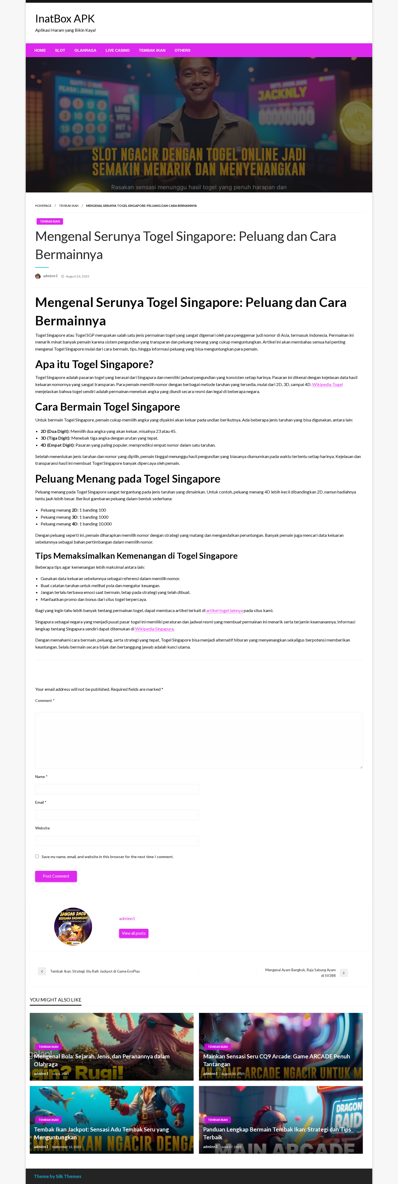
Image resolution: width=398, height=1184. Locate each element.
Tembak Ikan (152, 50)
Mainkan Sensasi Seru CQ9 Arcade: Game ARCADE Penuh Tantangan (276, 1060)
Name (41, 776)
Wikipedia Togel (327, 384)
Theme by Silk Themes (57, 1176)
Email (41, 802)
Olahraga (85, 50)
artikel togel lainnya (224, 610)
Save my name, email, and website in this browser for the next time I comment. (108, 856)
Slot (60, 50)
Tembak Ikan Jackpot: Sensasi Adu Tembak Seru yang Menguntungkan (101, 1133)
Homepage (43, 205)
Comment (45, 700)
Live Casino (118, 50)
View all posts (134, 933)
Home (40, 50)
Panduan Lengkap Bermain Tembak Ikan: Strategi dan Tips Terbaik (277, 1133)
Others (182, 50)
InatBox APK (65, 18)
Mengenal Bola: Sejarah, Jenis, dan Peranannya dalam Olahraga (102, 1060)
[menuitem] (40, 50)
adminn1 (50, 276)
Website (42, 828)
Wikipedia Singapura (154, 628)
